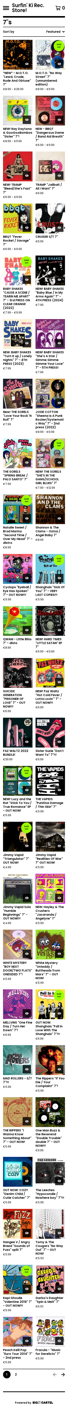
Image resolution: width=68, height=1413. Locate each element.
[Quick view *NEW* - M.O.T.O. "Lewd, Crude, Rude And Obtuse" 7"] (27, 64)
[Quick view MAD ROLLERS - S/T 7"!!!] (27, 1069)
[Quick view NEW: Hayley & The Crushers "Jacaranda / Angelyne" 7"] (59, 898)
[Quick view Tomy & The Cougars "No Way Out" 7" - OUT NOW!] (59, 1233)
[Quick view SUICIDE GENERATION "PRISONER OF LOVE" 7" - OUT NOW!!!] (27, 682)
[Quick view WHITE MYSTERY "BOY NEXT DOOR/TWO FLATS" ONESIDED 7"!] (27, 954)
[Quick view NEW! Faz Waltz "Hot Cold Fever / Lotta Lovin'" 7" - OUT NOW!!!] (59, 682)
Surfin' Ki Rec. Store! (28, 8)
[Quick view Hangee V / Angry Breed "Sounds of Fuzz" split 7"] (27, 1233)
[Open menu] (6, 8)
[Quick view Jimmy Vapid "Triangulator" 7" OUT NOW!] (27, 846)
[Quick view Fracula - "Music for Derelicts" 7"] (59, 1341)
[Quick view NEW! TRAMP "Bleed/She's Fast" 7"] (27, 175)
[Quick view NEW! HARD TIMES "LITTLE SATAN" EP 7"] (59, 630)
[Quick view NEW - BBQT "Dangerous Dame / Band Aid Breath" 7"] (59, 120)
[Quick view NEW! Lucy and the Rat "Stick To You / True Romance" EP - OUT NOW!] (27, 790)
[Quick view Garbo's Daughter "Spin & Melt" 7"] (59, 1289)
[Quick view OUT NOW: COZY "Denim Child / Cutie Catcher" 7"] (27, 1181)
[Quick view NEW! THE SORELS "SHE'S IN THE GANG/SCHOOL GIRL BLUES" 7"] (59, 462)
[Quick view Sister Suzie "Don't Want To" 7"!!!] (59, 742)
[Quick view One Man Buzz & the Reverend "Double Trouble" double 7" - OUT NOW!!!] (59, 1121)
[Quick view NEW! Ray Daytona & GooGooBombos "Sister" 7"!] (27, 120)
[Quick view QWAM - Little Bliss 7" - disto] (27, 630)
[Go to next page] (63, 1374)
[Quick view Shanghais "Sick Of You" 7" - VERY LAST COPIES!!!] (59, 578)
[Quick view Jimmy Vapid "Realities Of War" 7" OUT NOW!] (59, 846)
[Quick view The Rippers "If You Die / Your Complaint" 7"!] (59, 1069)
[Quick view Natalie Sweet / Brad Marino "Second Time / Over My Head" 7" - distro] (27, 518)
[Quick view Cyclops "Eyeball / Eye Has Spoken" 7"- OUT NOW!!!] (27, 578)
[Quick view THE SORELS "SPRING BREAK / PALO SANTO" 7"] (27, 462)
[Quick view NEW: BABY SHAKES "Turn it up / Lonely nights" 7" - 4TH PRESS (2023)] (27, 343)
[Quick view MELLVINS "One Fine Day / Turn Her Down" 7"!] (27, 1013)
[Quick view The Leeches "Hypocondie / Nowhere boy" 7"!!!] (59, 1181)
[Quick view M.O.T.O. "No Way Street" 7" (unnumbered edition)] (59, 64)
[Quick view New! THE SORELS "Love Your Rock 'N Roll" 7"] (27, 403)
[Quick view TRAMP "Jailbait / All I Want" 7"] (59, 175)
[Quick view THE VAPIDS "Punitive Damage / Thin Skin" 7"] (59, 790)
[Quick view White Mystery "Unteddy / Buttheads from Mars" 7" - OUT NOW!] (59, 954)
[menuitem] (34, 31)
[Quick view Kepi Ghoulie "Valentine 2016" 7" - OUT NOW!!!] (27, 1289)
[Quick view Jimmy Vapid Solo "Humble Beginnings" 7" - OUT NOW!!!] (27, 898)
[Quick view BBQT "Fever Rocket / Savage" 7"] (27, 227)
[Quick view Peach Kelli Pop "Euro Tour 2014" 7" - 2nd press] (27, 1341)
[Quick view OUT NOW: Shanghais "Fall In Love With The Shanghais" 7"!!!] (59, 1013)
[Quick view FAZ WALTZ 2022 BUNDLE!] (27, 742)
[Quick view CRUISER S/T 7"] (59, 227)
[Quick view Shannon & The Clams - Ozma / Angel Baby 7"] (59, 518)
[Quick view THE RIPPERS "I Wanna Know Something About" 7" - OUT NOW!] (27, 1121)
